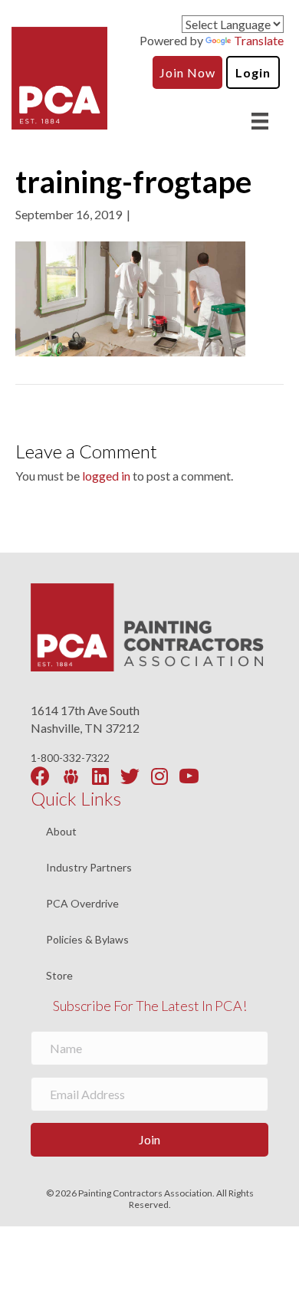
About (61, 832)
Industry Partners (89, 868)
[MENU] (260, 121)
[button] (149, 1139)
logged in (106, 475)
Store (59, 975)
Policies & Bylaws (87, 940)
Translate (259, 40)
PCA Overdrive (82, 904)
